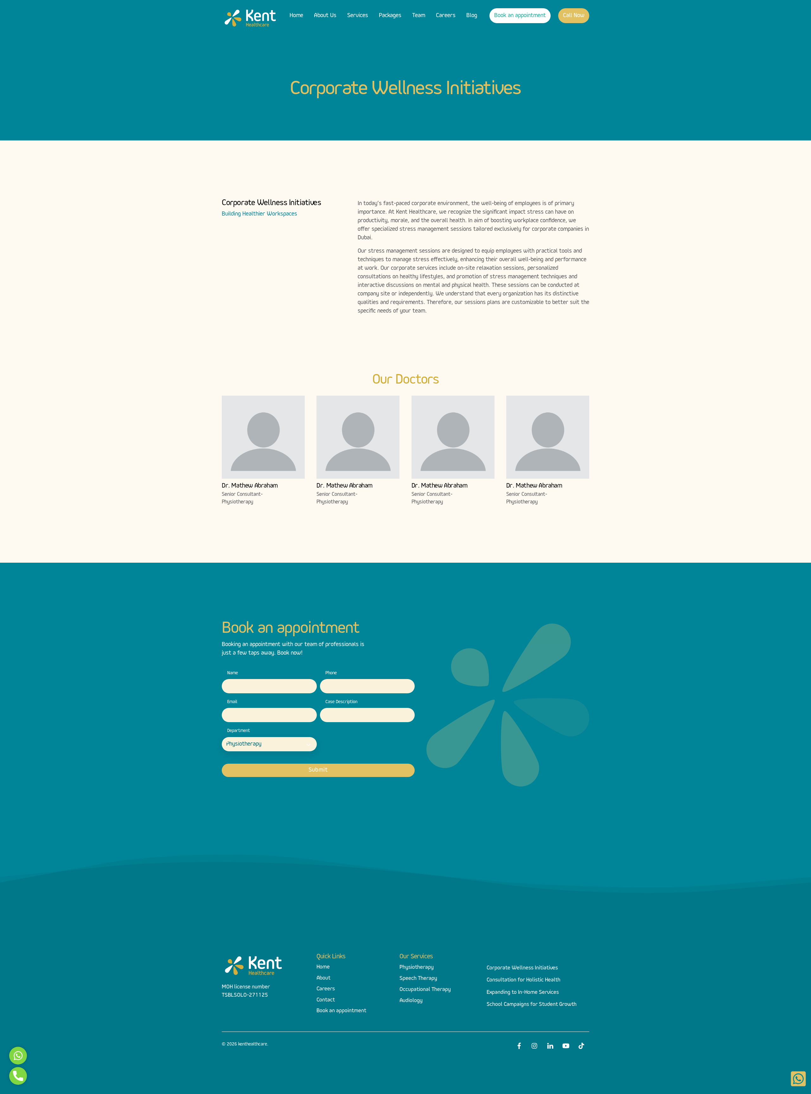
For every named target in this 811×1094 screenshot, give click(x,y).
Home (296, 15)
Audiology (411, 1000)
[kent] (250, 26)
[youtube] (565, 1045)
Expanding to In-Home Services (523, 992)
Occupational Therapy (425, 989)
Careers (446, 15)
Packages (390, 15)
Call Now (573, 15)
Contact (325, 1000)
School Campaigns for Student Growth (532, 1004)
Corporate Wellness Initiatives (522, 968)
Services (357, 15)
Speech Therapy (418, 978)
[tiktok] (581, 1045)
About (323, 978)
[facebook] (519, 1045)
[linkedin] (550, 1045)
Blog (471, 15)
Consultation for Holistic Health (523, 980)
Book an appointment (520, 15)
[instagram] (534, 1045)
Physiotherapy (416, 967)
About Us (325, 15)
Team (418, 15)
